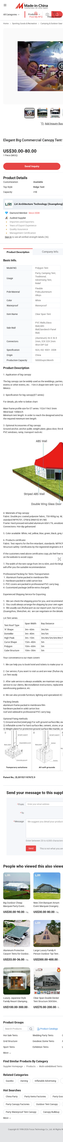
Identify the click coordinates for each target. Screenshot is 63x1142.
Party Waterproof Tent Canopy (21, 1111)
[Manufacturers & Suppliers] (31, 5)
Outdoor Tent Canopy (47, 1104)
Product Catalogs (49, 1028)
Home (6, 23)
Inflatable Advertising (45, 1080)
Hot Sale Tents (10, 1035)
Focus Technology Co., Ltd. (41, 1129)
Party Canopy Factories (17, 1104)
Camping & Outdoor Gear (51, 23)
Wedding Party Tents (43, 1035)
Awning (24, 1080)
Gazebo (10, 1080)
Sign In (8, 236)
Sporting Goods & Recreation (24, 23)
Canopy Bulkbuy (51, 1111)
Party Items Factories (35, 1096)
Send (30, 848)
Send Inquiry (32, 166)
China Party (12, 1096)
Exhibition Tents (40, 1046)
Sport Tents (9, 1046)
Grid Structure (10, 1041)
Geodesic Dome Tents (43, 1041)
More (6, 1117)
